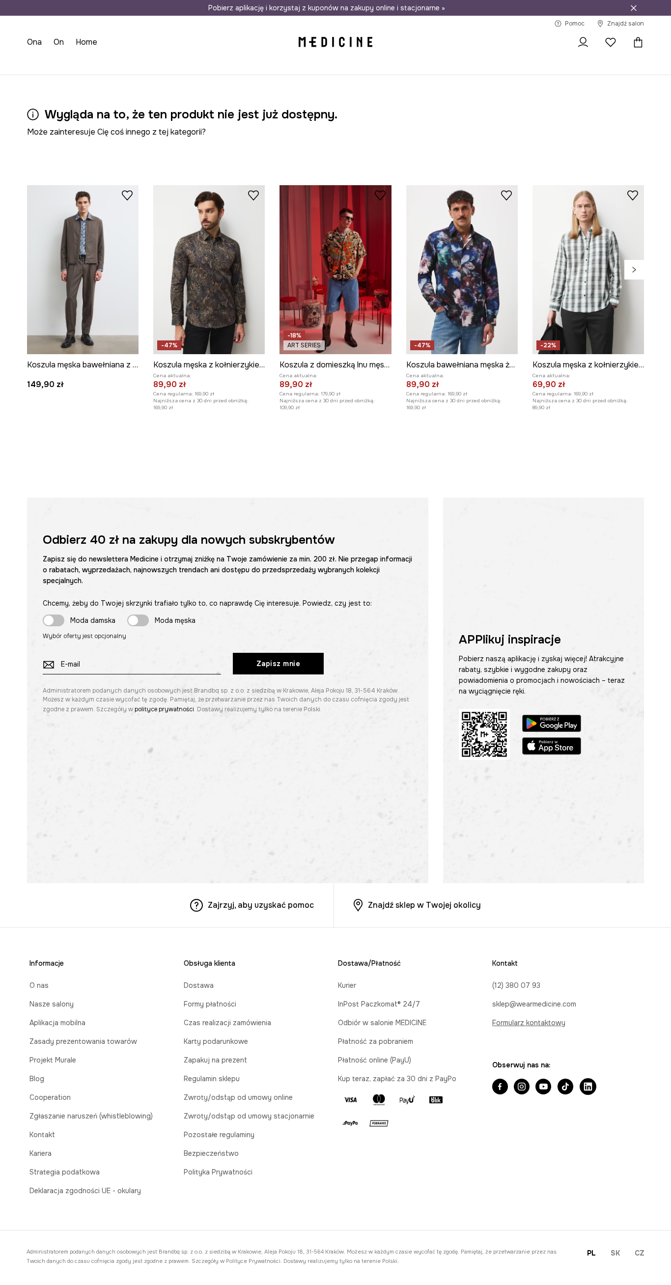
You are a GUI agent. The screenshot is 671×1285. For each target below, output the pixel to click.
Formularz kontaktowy (528, 1022)
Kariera (40, 1153)
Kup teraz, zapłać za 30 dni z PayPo (397, 1078)
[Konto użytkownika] (583, 42)
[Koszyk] (635, 42)
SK (615, 1253)
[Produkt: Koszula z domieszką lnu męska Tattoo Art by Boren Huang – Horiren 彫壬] (335, 269)
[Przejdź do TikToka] (565, 1087)
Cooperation (50, 1097)
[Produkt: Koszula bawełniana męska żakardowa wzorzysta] (462, 269)
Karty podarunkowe (216, 1041)
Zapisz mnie (278, 663)
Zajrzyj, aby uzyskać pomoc (261, 905)
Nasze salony (51, 1004)
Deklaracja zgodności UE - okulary (85, 1190)
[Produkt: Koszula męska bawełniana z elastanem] (83, 269)
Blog (36, 1078)
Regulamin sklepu (212, 1078)
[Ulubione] (610, 42)
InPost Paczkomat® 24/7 (379, 1004)
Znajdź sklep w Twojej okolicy (424, 905)
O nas (39, 985)
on (59, 42)
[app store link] (551, 747)
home (86, 42)
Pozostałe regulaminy (219, 1134)
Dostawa (199, 985)
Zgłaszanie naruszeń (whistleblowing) (91, 1116)
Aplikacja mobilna (57, 1022)
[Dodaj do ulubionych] (127, 195)
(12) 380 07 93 (516, 985)
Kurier (347, 985)
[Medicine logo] (335, 42)
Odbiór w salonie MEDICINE (382, 1022)
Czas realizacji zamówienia (227, 1022)
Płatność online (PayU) (374, 1060)
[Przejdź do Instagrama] (522, 1087)
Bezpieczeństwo (211, 1153)
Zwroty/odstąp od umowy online (238, 1097)
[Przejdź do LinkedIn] (588, 1087)
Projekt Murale (52, 1060)
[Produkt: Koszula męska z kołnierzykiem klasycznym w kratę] (588, 269)
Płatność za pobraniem (375, 1041)
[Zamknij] (634, 8)
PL (591, 1253)
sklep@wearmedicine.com (534, 1004)
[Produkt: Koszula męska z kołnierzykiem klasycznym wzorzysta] (209, 269)
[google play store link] (551, 725)
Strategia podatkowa (64, 1172)
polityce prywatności (164, 709)
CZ (639, 1253)
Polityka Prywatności (218, 1172)
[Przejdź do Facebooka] (500, 1087)
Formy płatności (210, 1004)
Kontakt (42, 1134)
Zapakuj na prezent (215, 1060)
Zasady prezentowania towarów (83, 1041)
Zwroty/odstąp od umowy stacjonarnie (249, 1116)
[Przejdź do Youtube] (543, 1087)
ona (34, 42)
